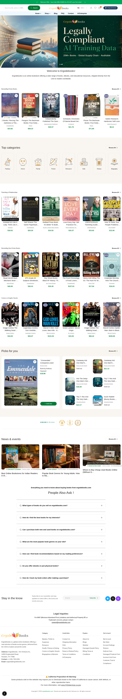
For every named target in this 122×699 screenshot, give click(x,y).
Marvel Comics (51, 333)
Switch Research (111, 124)
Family (38, 169)
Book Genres (52, 469)
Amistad (10, 227)
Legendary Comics (30, 333)
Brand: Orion (43, 365)
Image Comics (10, 333)
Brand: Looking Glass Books (51, 227)
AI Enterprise (66, 657)
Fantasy (7, 169)
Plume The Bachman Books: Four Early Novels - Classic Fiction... (91, 122)
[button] (7, 117)
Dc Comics (71, 333)
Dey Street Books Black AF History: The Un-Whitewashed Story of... (51, 279)
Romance (69, 169)
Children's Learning (14, 469)
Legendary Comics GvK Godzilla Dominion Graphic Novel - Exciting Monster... (30, 329)
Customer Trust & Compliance (109, 662)
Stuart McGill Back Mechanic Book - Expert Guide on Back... (10, 279)
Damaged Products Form (111, 654)
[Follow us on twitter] (113, 598)
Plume (91, 125)
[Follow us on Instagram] (118, 598)
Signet (30, 125)
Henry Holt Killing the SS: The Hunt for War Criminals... (91, 279)
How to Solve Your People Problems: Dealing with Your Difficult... (112, 223)
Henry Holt (91, 283)
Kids (84, 169)
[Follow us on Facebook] (107, 598)
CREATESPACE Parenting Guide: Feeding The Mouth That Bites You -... (91, 223)
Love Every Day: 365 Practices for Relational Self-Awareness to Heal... (71, 223)
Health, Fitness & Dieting (50, 648)
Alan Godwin (111, 227)
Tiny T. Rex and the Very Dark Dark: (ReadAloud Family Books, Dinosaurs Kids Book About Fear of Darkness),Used (111, 380)
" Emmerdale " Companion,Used (46, 361)
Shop (47, 13)
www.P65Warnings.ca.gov (71, 685)
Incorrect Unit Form (109, 657)
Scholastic (71, 124)
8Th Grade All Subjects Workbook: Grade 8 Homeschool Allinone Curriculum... (30, 279)
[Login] (91, 8)
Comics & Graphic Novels (51, 651)
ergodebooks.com (47, 691)
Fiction (53, 169)
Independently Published (50, 124)
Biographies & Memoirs (50, 654)
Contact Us (66, 639)
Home (37, 13)
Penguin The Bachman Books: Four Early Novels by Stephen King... (30, 122)
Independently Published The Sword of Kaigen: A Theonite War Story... (51, 120)
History (99, 169)
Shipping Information (69, 642)
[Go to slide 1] (60, 64)
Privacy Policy (67, 648)
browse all (115, 89)
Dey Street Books (51, 283)
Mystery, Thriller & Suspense (48, 640)
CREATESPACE (91, 227)
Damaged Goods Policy (91, 648)
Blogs (85, 642)
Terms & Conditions (69, 654)
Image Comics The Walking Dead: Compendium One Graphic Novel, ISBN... (10, 329)
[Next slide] (119, 110)
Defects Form (107, 651)
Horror (23, 169)
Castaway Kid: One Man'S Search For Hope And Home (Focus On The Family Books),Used (82, 361)
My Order (106, 642)
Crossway (112, 283)
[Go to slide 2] (61, 64)
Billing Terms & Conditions (88, 652)
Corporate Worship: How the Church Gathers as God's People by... (111, 279)
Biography (114, 169)
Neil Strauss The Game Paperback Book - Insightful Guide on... (30, 223)
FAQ (63, 645)
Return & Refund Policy (70, 651)
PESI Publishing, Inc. (71, 227)
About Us (86, 639)
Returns (105, 648)
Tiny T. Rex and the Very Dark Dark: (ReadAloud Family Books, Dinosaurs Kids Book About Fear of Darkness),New (83, 398)
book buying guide (95, 466)
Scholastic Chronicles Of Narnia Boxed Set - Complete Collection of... (71, 120)
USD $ (82, 7)
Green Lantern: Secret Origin (71, 329)
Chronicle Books (108, 384)
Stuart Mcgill (10, 283)
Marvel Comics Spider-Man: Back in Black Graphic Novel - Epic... (111, 329)
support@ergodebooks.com (61, 622)
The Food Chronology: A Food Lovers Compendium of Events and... (71, 279)
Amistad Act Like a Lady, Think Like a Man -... (10, 223)
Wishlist (85, 645)
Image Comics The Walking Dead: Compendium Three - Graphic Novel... (91, 329)
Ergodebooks (10, 125)
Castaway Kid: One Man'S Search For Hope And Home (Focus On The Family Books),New (110, 361)
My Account (107, 639)
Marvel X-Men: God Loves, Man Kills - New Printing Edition (51, 329)
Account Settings (109, 645)
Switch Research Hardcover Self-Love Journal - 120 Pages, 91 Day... (112, 120)
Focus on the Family (81, 365)
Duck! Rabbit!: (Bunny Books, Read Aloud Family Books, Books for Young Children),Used (110, 398)
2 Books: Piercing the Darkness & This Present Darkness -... (10, 122)
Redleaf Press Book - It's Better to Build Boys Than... (51, 223)
